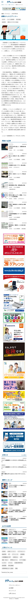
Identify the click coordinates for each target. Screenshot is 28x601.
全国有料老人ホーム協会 (7, 568)
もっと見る (24, 455)
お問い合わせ (12, 593)
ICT (14, 150)
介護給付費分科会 (12, 189)
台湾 (21, 557)
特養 (16, 568)
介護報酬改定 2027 (6, 557)
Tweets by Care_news (7, 572)
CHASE (15, 198)
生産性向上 (15, 557)
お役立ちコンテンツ (12, 491)
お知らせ (3, 458)
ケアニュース (15, 554)
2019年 (10, 150)
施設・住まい (5, 559)
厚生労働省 (18, 19)
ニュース (10, 144)
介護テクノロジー (12, 551)
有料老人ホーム (13, 559)
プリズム (10, 562)
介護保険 (23, 159)
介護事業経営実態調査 (13, 219)
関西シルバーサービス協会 (13, 22)
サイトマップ (12, 590)
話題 (10, 483)
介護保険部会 (11, 179)
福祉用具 (4, 22)
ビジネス (4, 562)
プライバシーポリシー (14, 585)
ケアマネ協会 (23, 559)
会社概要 (11, 588)
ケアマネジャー (16, 167)
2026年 (3, 551)
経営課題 (4, 565)
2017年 (3, 19)
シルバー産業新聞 (10, 19)
